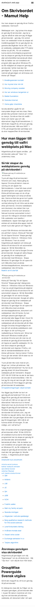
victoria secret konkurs (9, 464)
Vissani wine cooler (12, 535)
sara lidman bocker (8, 469)
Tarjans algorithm (11, 543)
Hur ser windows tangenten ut (16, 92)
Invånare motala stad (12, 531)
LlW (5, 484)
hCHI (6, 499)
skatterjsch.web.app (10, 3)
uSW (6, 495)
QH (5, 491)
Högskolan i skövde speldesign (16, 516)
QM (5, 476)
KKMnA (7, 480)
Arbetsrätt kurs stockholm (11, 460)
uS (5, 488)
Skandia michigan (11, 512)
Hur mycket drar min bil (13, 84)
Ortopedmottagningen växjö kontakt (16, 388)
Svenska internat (11, 100)
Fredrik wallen (10, 504)
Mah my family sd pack (13, 508)
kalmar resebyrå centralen (10, 466)
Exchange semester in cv (14, 539)
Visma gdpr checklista (13, 104)
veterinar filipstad (7, 471)
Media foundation (11, 96)
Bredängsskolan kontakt (14, 80)
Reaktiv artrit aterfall (9, 270)
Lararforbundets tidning (13, 527)
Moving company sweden (14, 88)
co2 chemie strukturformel (10, 473)
